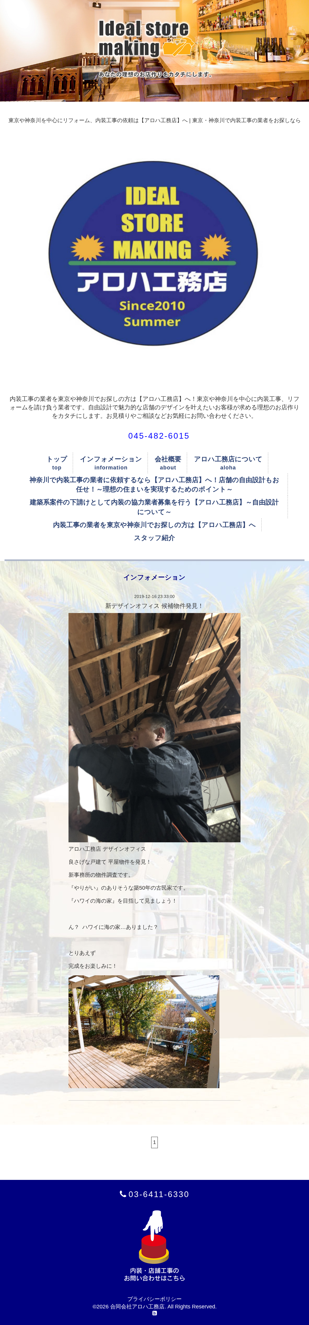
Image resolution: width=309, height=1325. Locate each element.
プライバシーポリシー (154, 1299)
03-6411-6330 (159, 1194)
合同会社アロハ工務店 (137, 1307)
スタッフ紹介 (154, 538)
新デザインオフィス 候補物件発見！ (154, 605)
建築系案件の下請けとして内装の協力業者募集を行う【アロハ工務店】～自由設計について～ (154, 506)
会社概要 (168, 459)
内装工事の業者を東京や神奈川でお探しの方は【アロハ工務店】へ (154, 525)
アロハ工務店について (228, 459)
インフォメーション (111, 459)
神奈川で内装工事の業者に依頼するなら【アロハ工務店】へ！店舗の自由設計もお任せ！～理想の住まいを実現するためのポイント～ (154, 484)
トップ (56, 459)
